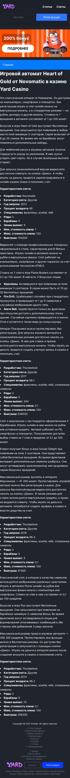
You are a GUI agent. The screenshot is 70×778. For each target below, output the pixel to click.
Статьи (48, 6)
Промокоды (35, 736)
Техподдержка (35, 746)
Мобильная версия (35, 730)
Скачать (18, 17)
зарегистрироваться (49, 177)
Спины (35, 744)
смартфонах (27, 261)
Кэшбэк (35, 741)
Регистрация (51, 17)
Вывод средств (35, 733)
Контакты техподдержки (34, 756)
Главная (34, 751)
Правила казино (34, 759)
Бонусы (35, 738)
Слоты (61, 6)
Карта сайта (34, 753)
